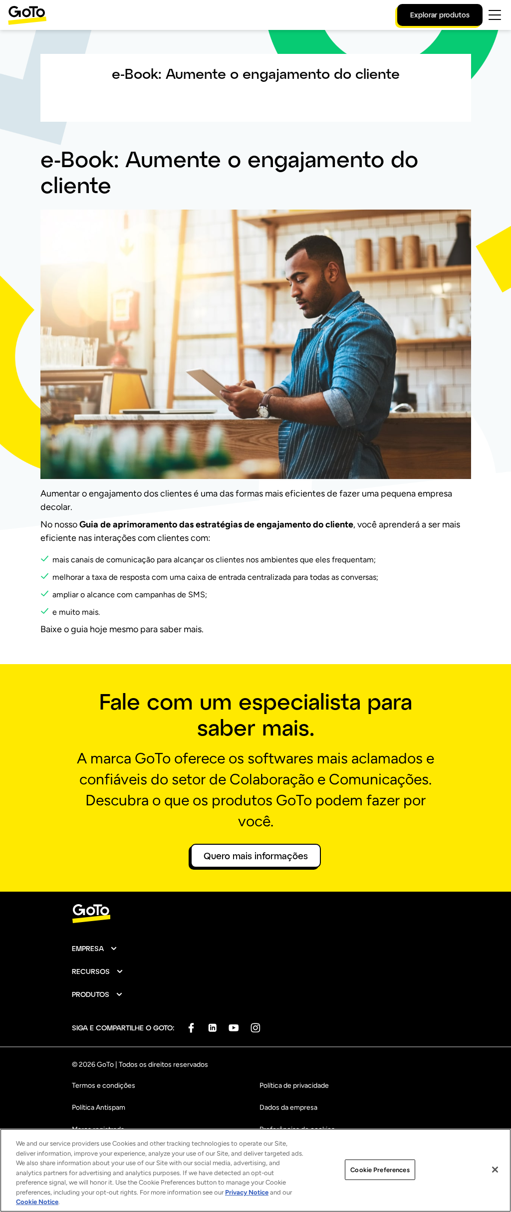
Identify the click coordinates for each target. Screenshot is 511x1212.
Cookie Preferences (379, 1169)
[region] (255, 1170)
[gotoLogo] (27, 15)
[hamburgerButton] (495, 14)
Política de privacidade (294, 1085)
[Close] (495, 1170)
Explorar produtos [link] (440, 14)
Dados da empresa (288, 1107)
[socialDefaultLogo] (191, 1027)
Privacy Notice (246, 1192)
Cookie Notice (37, 1202)
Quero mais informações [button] (256, 855)
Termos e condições (103, 1085)
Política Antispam (98, 1107)
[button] (95, 948)
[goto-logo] (255, 914)
